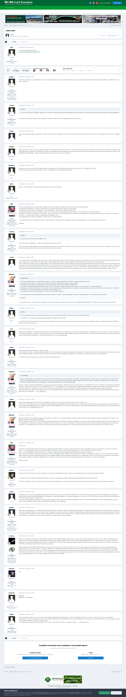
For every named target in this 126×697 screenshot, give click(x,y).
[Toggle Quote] (21, 109)
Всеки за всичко (24, 36)
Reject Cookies (116, 692)
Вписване (91, 658)
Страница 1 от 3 (24, 41)
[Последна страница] (18, 42)
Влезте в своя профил (105, 3)
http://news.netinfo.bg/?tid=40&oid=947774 (29, 52)
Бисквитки (75, 686)
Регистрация (117, 2)
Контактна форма (66, 686)
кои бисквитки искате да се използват (46, 693)
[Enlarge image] (59, 357)
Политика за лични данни (54, 686)
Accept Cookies (105, 692)
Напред (14, 41)
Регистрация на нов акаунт (35, 658)
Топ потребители (10, 7)
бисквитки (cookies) (74, 692)
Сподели (103, 35)
